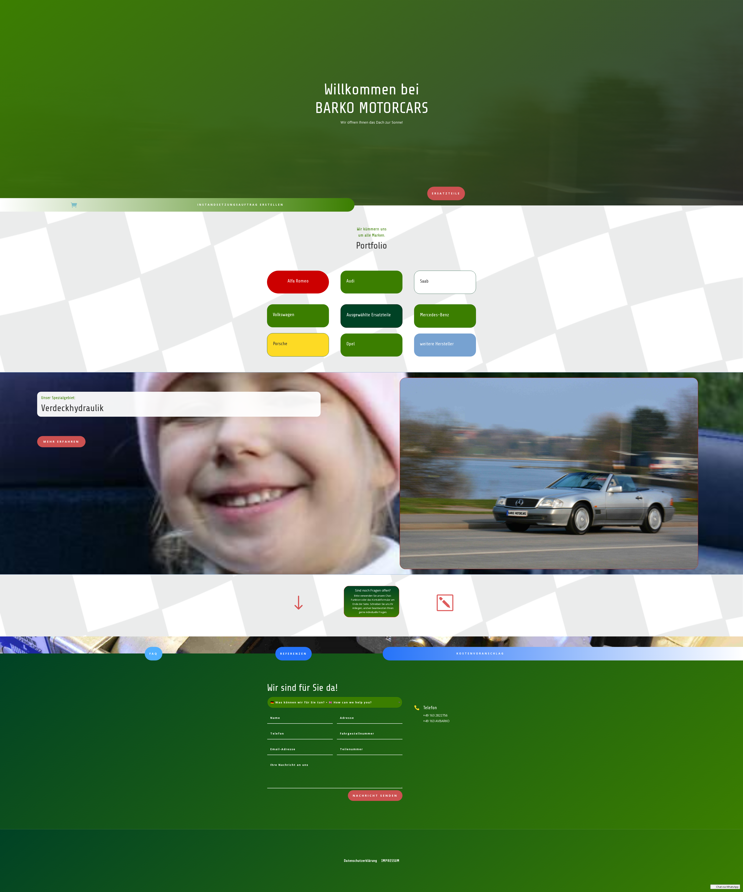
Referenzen (293, 653)
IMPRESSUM (390, 861)
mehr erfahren (61, 441)
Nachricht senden (375, 795)
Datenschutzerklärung (360, 861)
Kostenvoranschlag (480, 653)
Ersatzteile (446, 193)
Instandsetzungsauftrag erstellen (240, 204)
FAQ (153, 653)
